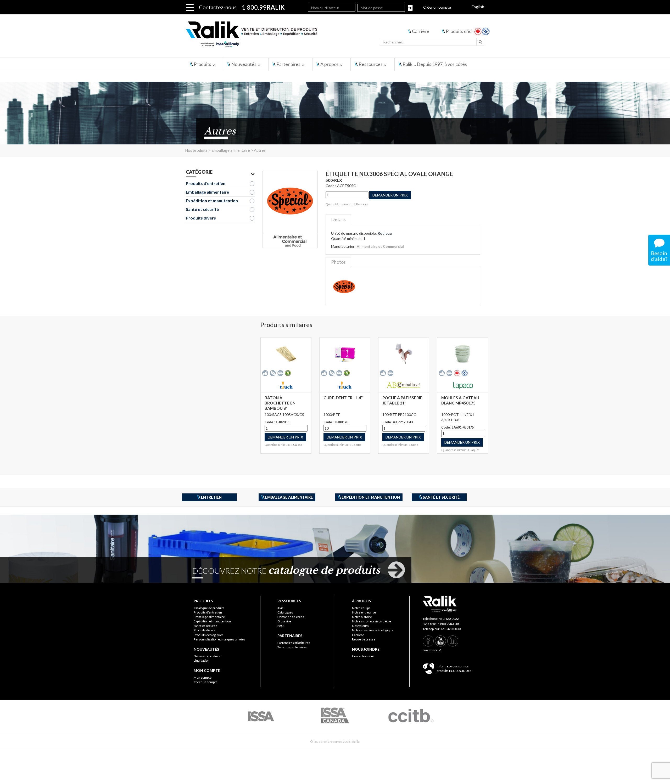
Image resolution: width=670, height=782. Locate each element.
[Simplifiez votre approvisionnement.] (283, 36)
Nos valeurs (360, 626)
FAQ (280, 626)
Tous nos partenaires (292, 647)
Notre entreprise (364, 612)
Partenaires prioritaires (293, 643)
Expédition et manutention (212, 200)
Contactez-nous (218, 7)
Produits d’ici (459, 31)
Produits (202, 64)
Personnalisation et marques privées (219, 639)
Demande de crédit (290, 617)
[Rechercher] (480, 42)
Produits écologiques (209, 635)
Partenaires (288, 64)
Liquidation (201, 660)
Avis (280, 608)
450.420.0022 (449, 619)
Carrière (420, 31)
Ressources (371, 64)
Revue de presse (363, 639)
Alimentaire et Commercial (380, 246)
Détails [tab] (338, 219)
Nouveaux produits (207, 656)
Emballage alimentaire (207, 191)
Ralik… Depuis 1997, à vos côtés (435, 64)
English (477, 6)
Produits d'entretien (205, 183)
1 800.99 (448, 624)
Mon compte (202, 677)
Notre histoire (362, 617)
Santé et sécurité (202, 209)
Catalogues (285, 612)
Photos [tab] (338, 262)
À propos (329, 64)
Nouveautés (243, 64)
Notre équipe (361, 608)
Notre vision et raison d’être (371, 621)
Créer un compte (437, 7)
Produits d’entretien (208, 612)
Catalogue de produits (209, 608)
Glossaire (284, 621)
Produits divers (201, 217)
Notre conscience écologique (372, 630)
